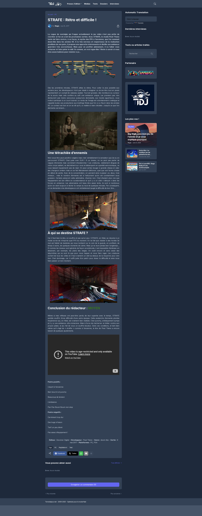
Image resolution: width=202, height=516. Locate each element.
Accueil (50, 14)
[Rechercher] (155, 4)
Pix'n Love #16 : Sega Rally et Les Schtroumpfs (147, 165)
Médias (87, 4)
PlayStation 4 (63, 447)
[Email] (86, 453)
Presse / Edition (73, 4)
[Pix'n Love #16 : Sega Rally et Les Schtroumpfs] (132, 167)
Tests (95, 4)
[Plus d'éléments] (91, 453)
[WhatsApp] (81, 453)
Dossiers (104, 4)
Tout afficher (115, 463)
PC (56, 14)
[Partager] (117, 26)
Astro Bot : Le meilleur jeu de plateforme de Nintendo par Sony (146, 153)
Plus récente (51, 494)
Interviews (114, 4)
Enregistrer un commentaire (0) (83, 485)
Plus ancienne (115, 494)
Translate (140, 23)
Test (71, 447)
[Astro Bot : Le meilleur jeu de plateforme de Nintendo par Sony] (132, 154)
